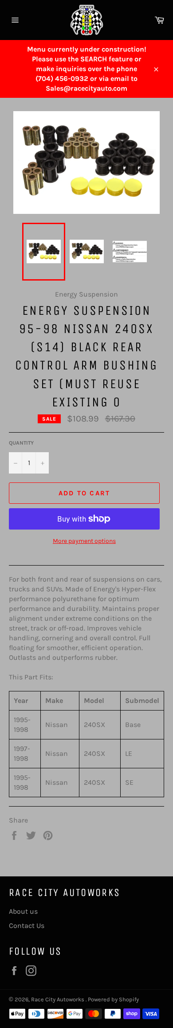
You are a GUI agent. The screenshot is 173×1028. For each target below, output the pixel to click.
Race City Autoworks (58, 999)
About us (23, 911)
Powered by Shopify (113, 999)
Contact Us (26, 925)
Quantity (21, 443)
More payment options (84, 541)
